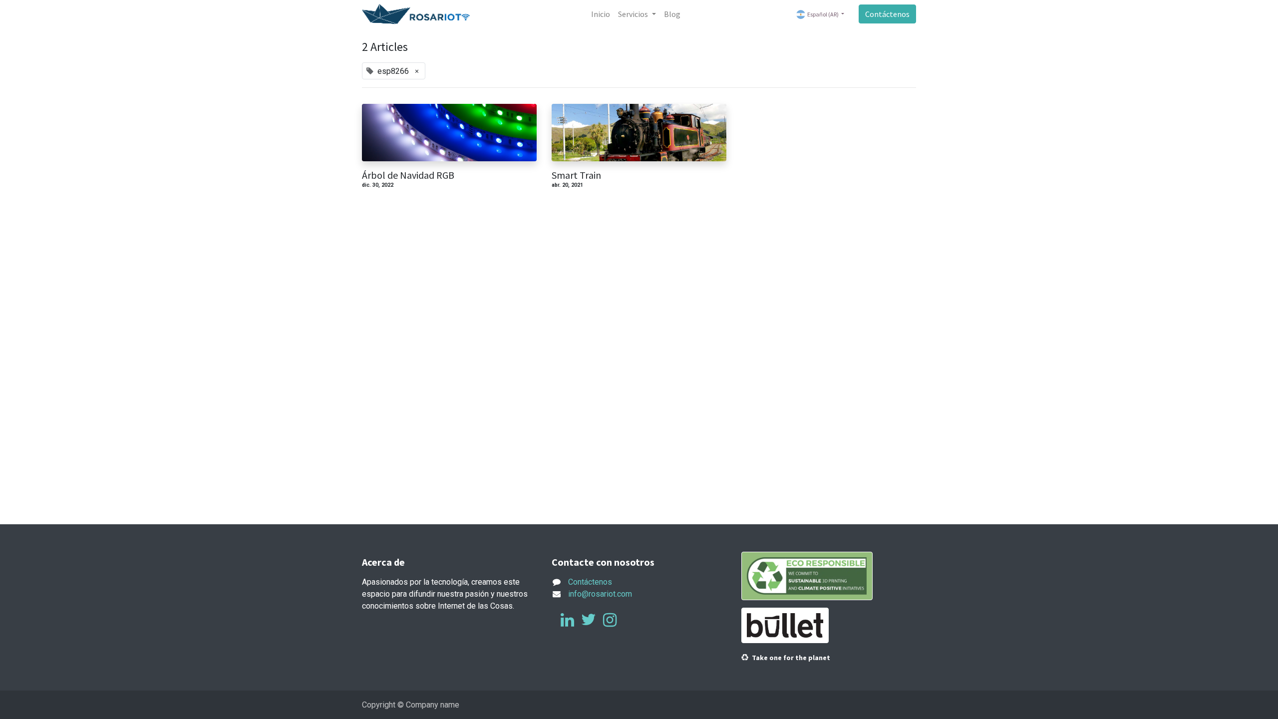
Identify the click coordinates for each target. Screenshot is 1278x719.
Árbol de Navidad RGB (408, 175)
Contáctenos (887, 14)
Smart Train (576, 175)
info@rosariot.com (600, 594)
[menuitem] (600, 14)
